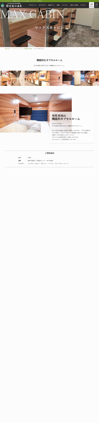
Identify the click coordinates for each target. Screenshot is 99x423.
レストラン (65, 5)
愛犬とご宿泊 (74, 5)
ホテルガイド (42, 5)
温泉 (58, 5)
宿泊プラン (51, 5)
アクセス (82, 5)
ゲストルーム (32, 5)
